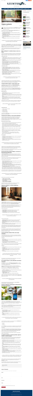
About (2, 0)
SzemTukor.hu (16, 391)
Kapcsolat (17, 392)
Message (2, 372)
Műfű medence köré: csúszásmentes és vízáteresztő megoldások (28, 17)
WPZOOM (21, 394)
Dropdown (4, 0)
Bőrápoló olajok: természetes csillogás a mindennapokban (28, 36)
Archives (14, 392)
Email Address (2, 380)
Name (2, 377)
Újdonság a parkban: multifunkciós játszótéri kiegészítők (28, 31)
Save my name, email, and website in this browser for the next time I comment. (8, 385)
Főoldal (12, 392)
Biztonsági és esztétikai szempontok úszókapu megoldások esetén (28, 23)
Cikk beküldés (19, 392)
